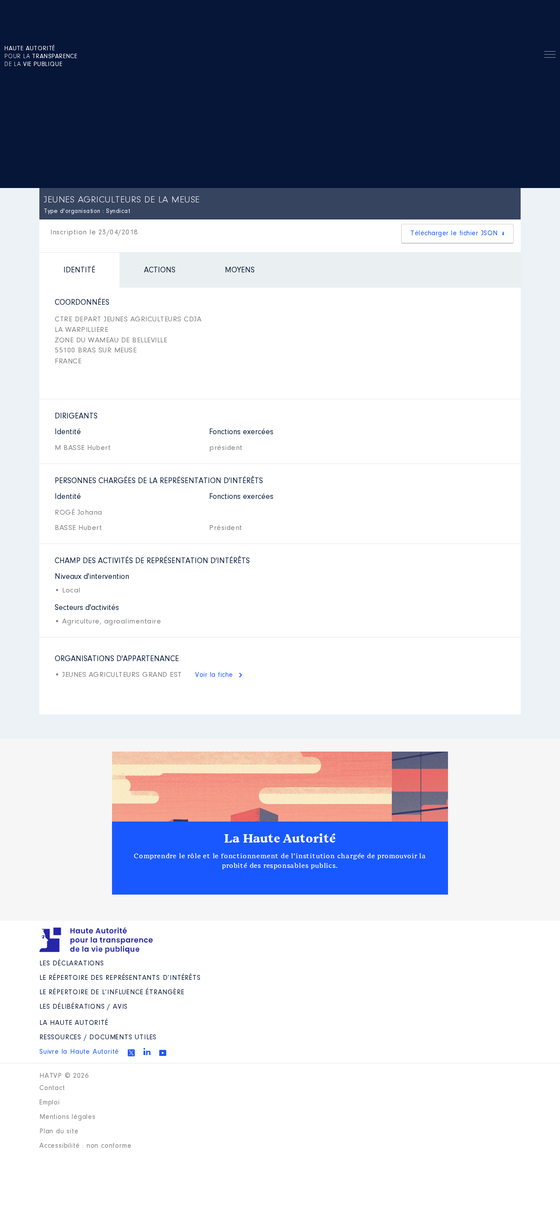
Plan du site (59, 1131)
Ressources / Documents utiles (98, 1037)
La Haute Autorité (280, 838)
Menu (550, 56)
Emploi (49, 1102)
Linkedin (147, 1051)
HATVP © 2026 (64, 1076)
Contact (52, 1088)
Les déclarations (71, 963)
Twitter (131, 1052)
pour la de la (40, 57)
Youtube (162, 1052)
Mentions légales (67, 1117)
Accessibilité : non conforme (85, 1145)
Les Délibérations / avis (83, 1006)
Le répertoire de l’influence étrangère (111, 992)
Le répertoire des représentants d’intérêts (120, 978)
